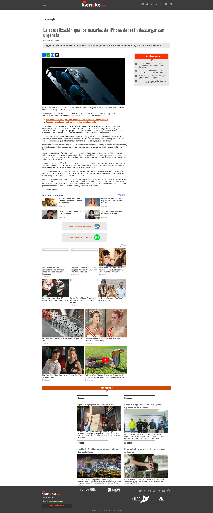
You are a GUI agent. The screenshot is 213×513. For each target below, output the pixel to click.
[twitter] (156, 4)
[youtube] (166, 4)
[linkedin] (161, 4)
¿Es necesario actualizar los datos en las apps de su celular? (152, 82)
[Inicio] (94, 4)
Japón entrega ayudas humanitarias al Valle (96, 405)
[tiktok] (147, 4)
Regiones (128, 443)
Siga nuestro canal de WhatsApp (81, 237)
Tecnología (49, 19)
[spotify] (142, 4)
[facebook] (171, 4)
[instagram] (152, 4)
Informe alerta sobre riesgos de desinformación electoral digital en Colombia (152, 65)
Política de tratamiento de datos (52, 501)
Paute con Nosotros (57, 506)
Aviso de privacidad (48, 497)
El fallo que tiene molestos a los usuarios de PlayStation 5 (77, 120)
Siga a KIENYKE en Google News (81, 226)
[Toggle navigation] (45, 4)
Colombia (81, 398)
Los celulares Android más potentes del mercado (71, 122)
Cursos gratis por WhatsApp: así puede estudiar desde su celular (151, 71)
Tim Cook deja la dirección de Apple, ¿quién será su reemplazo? (152, 77)
